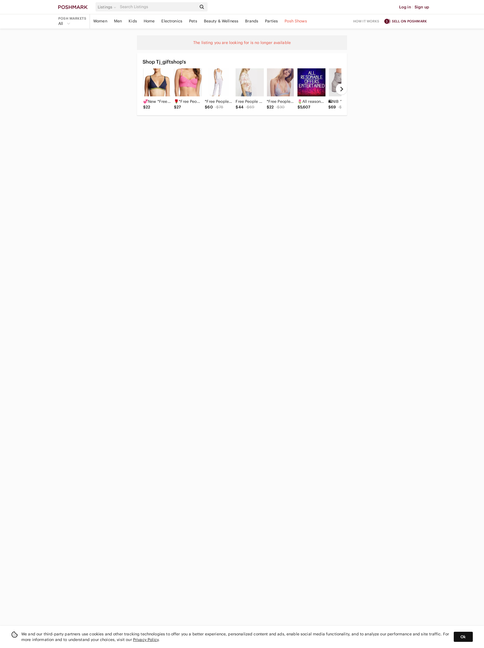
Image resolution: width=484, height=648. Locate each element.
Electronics (171, 21)
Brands (251, 21)
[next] (341, 89)
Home (149, 21)
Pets (193, 21)
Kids (133, 21)
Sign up (422, 7)
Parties (271, 21)
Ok (463, 636)
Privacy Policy (146, 639)
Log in (405, 7)
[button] (108, 7)
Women (100, 21)
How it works (366, 21)
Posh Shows (296, 21)
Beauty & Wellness (221, 21)
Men (118, 21)
